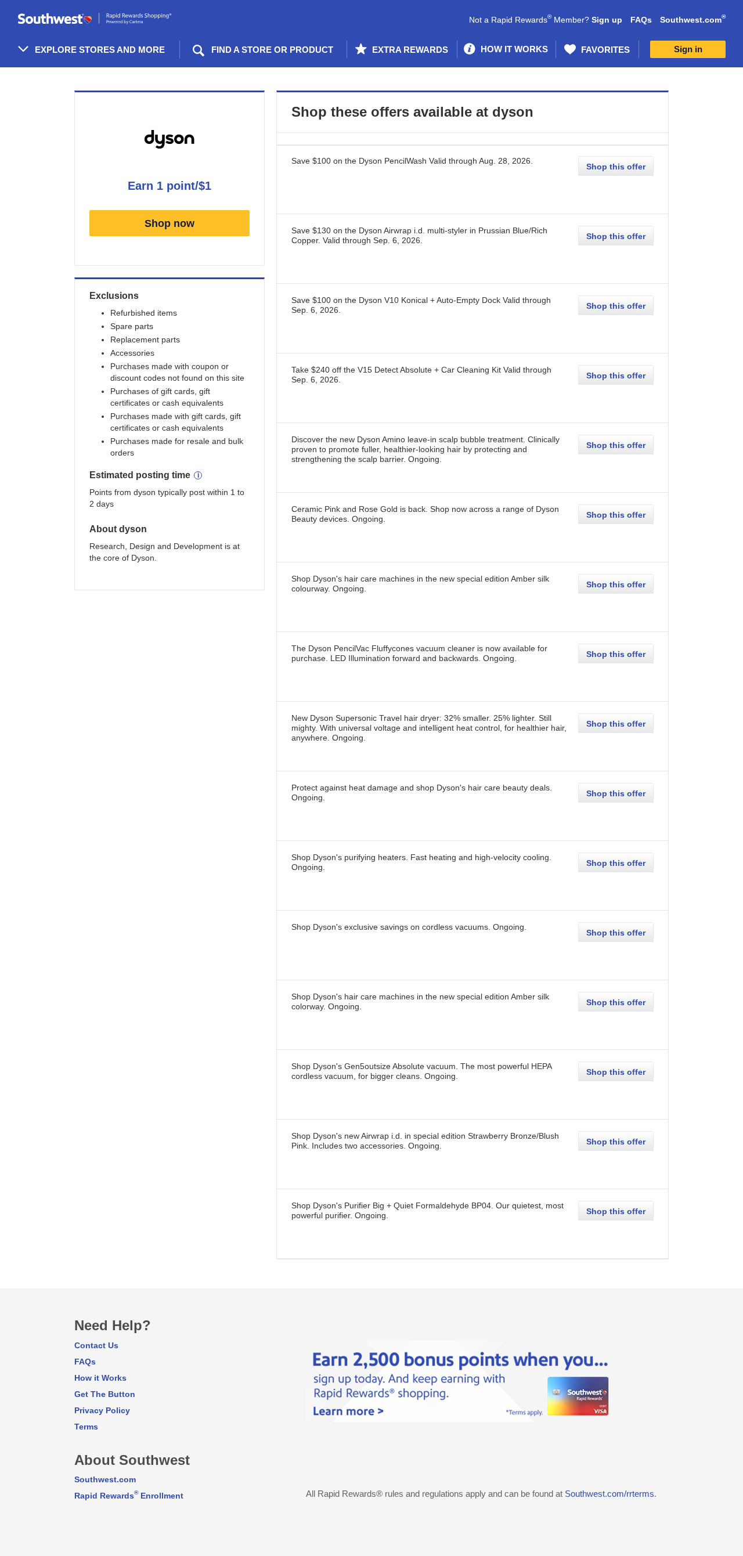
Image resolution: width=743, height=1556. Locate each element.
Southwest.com (693, 19)
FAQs (641, 19)
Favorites (604, 50)
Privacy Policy (102, 1410)
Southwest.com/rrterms (609, 1494)
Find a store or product (272, 50)
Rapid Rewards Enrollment (128, 1495)
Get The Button (104, 1394)
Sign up (606, 19)
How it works (513, 49)
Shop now (169, 223)
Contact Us (96, 1345)
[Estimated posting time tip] (198, 475)
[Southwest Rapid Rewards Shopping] (107, 19)
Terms (86, 1426)
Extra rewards (409, 50)
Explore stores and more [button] (100, 50)
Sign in (688, 49)
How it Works (100, 1377)
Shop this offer (615, 166)
